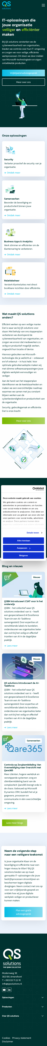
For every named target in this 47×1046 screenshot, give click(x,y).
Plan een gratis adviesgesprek (23, 912)
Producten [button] (7, 1006)
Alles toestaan (23, 540)
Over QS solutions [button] (10, 1015)
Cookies (6, 1038)
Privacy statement (21, 1038)
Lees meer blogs (14, 823)
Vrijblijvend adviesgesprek (23, 73)
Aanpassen (22, 548)
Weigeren (23, 555)
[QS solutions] (12, 5)
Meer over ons (23, 82)
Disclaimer (7, 1041)
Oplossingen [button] (8, 997)
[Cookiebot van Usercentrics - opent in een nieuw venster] (33, 489)
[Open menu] (42, 5)
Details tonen (33, 533)
